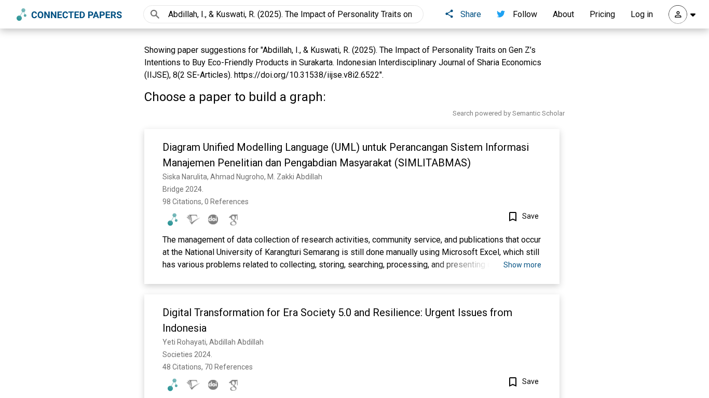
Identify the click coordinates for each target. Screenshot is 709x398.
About (563, 14)
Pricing (602, 14)
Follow (525, 14)
